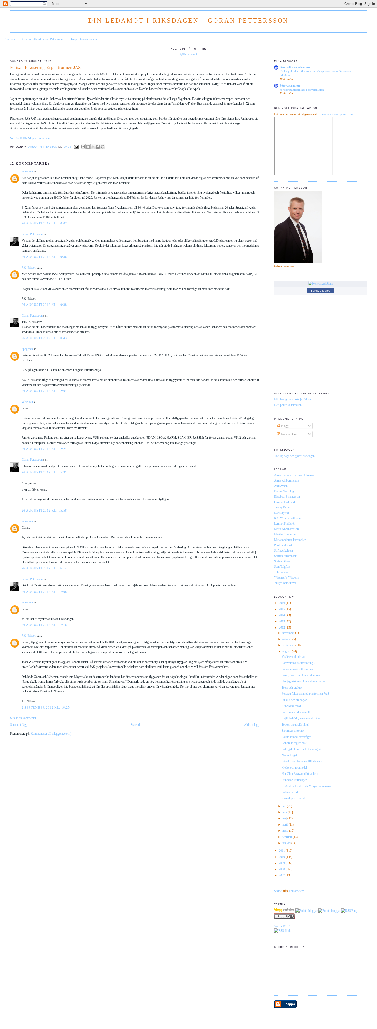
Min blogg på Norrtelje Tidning (293, 399)
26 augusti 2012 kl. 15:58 (44, 510)
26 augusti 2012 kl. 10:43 (44, 338)
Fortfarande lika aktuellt (296, 712)
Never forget (289, 755)
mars (285, 830)
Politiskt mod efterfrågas (296, 737)
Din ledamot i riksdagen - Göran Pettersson (188, 20)
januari (286, 843)
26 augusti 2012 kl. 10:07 (44, 223)
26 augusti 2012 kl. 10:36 (44, 257)
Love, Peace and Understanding (301, 675)
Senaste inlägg (18, 725)
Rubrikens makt (291, 706)
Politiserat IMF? (291, 792)
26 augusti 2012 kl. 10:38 (44, 305)
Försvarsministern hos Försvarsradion (302, 89)
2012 (282, 627)
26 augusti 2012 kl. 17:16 (44, 625)
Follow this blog (320, 290)
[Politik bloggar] (306, 911)
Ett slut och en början (294, 700)
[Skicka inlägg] (76, 146)
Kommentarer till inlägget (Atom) (51, 734)
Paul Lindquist (283, 545)
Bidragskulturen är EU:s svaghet (301, 749)
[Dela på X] (92, 146)
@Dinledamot (188, 54)
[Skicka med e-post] (83, 146)
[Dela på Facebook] (97, 146)
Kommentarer (288, 434)
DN (25, 138)
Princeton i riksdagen (294, 780)
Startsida (10, 39)
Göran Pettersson (32, 234)
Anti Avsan (281, 486)
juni (285, 812)
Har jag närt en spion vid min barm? (303, 681)
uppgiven (27, 349)
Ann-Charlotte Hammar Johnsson (294, 475)
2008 (282, 869)
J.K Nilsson (29, 267)
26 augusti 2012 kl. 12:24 (44, 449)
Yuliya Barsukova (285, 583)
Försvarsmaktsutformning (297, 669)
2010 (282, 857)
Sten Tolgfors (282, 567)
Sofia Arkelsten (283, 550)
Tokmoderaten (282, 572)
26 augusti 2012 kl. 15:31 (44, 472)
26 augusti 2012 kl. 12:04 (44, 391)
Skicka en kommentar (23, 718)
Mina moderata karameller (290, 540)
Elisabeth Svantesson (287, 496)
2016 (282, 603)
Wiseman (44, 138)
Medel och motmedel (294, 767)
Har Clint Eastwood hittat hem (300, 774)
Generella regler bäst (294, 743)
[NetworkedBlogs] (320, 283)
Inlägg (284, 426)
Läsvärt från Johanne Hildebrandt (302, 761)
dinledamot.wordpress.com (336, 114)
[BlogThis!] (88, 146)
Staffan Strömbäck (285, 556)
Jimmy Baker (282, 507)
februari (287, 837)
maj (284, 818)
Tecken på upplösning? (295, 724)
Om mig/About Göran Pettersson (42, 39)
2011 (282, 850)
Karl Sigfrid (281, 513)
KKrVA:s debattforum (287, 518)
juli (284, 806)
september (288, 645)
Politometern (296, 891)
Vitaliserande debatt (293, 657)
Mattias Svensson (285, 534)
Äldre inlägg (251, 725)
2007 (282, 875)
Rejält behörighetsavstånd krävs (301, 718)
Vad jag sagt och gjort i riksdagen (294, 456)
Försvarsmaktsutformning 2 (298, 663)
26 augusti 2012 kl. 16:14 (44, 568)
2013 (282, 621)
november (288, 633)
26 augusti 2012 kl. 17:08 (44, 592)
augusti (287, 651)
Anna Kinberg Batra (286, 480)
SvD (13, 138)
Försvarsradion (290, 85)
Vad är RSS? (282, 926)
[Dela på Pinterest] (102, 146)
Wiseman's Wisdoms (287, 577)
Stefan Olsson (282, 561)
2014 (282, 615)
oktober (287, 639)
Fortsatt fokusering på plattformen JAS (305, 693)
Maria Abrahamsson (286, 529)
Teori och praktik (292, 687)
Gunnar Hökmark (285, 502)
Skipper (33, 138)
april (285, 824)
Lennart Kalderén (284, 523)
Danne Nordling (284, 491)
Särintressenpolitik (293, 730)
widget (278, 891)
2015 (282, 609)
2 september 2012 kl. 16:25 (46, 707)
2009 (282, 863)
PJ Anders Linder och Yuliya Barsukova (306, 786)
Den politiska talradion (83, 39)
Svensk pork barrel (293, 798)
